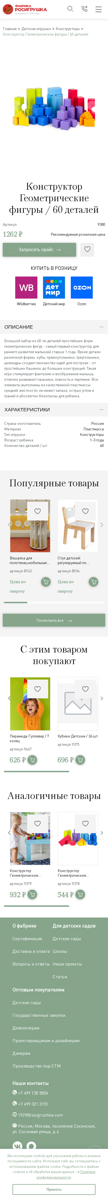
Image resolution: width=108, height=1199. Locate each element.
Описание (18, 327)
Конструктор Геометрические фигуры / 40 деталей (26, 873)
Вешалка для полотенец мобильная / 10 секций (29, 560)
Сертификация (27, 938)
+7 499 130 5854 (33, 1093)
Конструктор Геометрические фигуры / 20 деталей (74, 873)
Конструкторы (68, 28)
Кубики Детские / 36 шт (78, 736)
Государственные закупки (38, 1015)
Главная (10, 28)
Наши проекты (67, 964)
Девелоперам (25, 1028)
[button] (101, 524)
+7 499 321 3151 (33, 1104)
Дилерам (21, 1053)
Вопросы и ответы (31, 964)
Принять (54, 1189)
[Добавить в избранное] (87, 250)
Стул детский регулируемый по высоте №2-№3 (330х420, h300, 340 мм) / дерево (78, 560)
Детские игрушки (36, 28)
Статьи (60, 976)
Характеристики (27, 409)
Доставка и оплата (31, 951)
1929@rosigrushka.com (40, 1115)
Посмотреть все (49, 620)
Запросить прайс (36, 249)
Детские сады (67, 938)
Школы (60, 951)
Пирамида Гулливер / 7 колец (29, 738)
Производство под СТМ (36, 1066)
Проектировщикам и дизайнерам (45, 1040)
